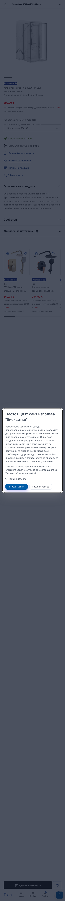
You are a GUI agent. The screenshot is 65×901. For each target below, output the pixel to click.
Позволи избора (40, 486)
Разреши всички (16, 486)
